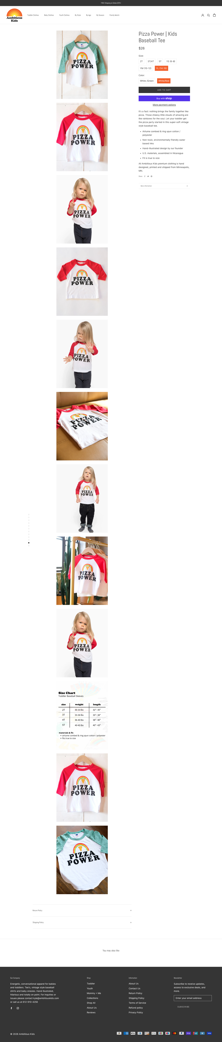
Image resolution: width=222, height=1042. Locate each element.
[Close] (153, 482)
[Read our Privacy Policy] (105, 538)
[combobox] (76, 525)
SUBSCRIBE (88, 553)
